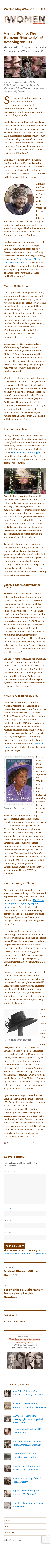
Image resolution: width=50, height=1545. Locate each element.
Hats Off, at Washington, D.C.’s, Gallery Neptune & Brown (24, 903)
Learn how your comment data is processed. (25, 1253)
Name (7, 1209)
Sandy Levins (12, 1143)
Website (8, 1233)
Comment (9, 1172)
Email (7, 1221)
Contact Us (9, 1532)
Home (7, 1520)
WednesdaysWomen (19, 9)
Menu (42, 9)
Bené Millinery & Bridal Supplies (26, 452)
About (7, 1526)
